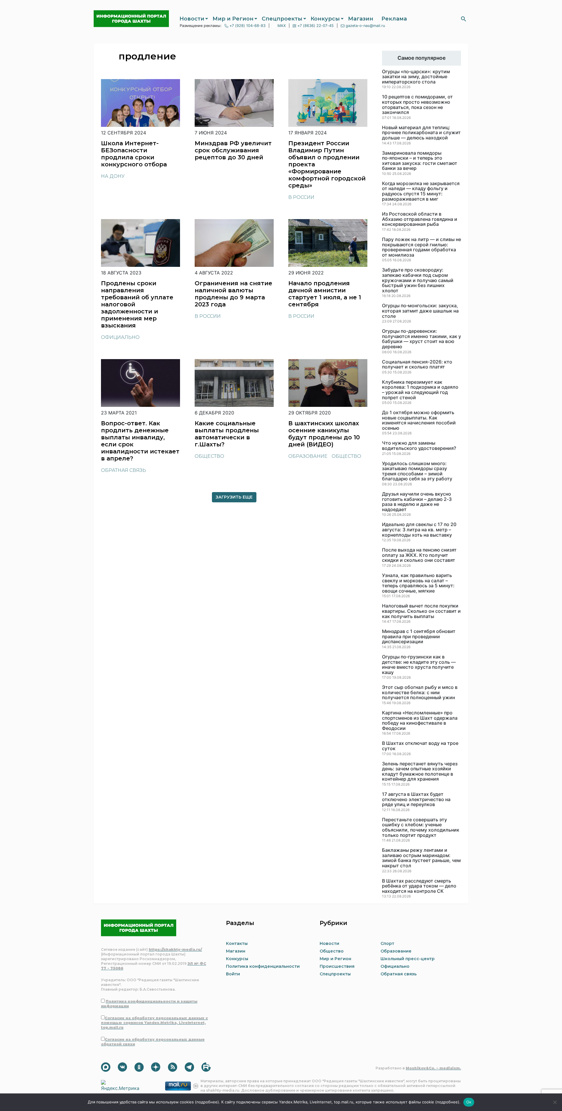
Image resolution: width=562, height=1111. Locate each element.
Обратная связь (123, 470)
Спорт (387, 943)
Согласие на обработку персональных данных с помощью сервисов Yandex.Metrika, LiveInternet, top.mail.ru (154, 1023)
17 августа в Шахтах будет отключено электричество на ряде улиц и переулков (416, 799)
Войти (233, 974)
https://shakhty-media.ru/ (175, 949)
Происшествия (337, 966)
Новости (191, 19)
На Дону (113, 176)
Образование (308, 456)
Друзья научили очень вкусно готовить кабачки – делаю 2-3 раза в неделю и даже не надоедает (417, 501)
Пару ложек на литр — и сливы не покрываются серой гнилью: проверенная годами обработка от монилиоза (421, 247)
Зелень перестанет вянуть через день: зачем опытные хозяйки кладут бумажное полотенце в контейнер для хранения (420, 771)
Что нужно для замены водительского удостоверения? (419, 446)
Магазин (360, 19)
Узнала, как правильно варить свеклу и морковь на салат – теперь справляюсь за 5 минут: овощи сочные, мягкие (418, 583)
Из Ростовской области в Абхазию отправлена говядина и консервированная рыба (419, 219)
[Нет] (555, 1102)
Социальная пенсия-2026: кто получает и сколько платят (417, 364)
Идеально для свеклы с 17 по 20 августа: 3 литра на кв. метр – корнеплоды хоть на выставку (419, 529)
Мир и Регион (233, 19)
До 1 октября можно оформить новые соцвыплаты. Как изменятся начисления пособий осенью (419, 420)
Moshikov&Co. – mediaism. (433, 1068)
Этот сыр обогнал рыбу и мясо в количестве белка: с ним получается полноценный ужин (420, 692)
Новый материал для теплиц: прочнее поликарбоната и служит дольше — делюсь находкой (421, 133)
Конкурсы (325, 19)
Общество (209, 456)
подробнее (206, 1102)
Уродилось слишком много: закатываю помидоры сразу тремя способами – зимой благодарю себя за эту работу (417, 471)
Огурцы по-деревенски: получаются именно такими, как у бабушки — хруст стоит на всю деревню (421, 339)
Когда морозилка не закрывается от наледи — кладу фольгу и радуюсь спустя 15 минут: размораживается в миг (421, 191)
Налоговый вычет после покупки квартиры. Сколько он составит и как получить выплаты (421, 611)
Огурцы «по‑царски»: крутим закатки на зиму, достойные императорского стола (416, 77)
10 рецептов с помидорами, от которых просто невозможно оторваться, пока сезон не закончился (417, 104)
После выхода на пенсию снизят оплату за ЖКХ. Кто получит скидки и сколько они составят (419, 555)
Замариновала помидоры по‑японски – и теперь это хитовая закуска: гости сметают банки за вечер (419, 161)
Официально (120, 337)
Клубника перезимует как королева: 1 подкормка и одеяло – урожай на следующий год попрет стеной (420, 390)
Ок (469, 1102)
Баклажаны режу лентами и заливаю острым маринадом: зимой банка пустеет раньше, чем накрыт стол (421, 858)
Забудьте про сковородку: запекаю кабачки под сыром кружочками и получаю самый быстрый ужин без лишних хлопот (417, 280)
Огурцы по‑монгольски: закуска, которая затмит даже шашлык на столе (420, 311)
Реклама (394, 19)
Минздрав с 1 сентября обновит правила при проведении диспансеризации (418, 636)
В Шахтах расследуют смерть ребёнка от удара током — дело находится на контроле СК (419, 886)
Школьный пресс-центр (408, 958)
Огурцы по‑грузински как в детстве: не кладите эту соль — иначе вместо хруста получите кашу (419, 664)
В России (301, 197)
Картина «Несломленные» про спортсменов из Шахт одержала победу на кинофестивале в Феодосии (420, 720)
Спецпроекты (282, 19)
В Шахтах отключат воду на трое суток (420, 746)
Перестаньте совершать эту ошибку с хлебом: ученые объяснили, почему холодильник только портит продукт (420, 827)
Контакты (237, 943)
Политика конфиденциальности (263, 966)
